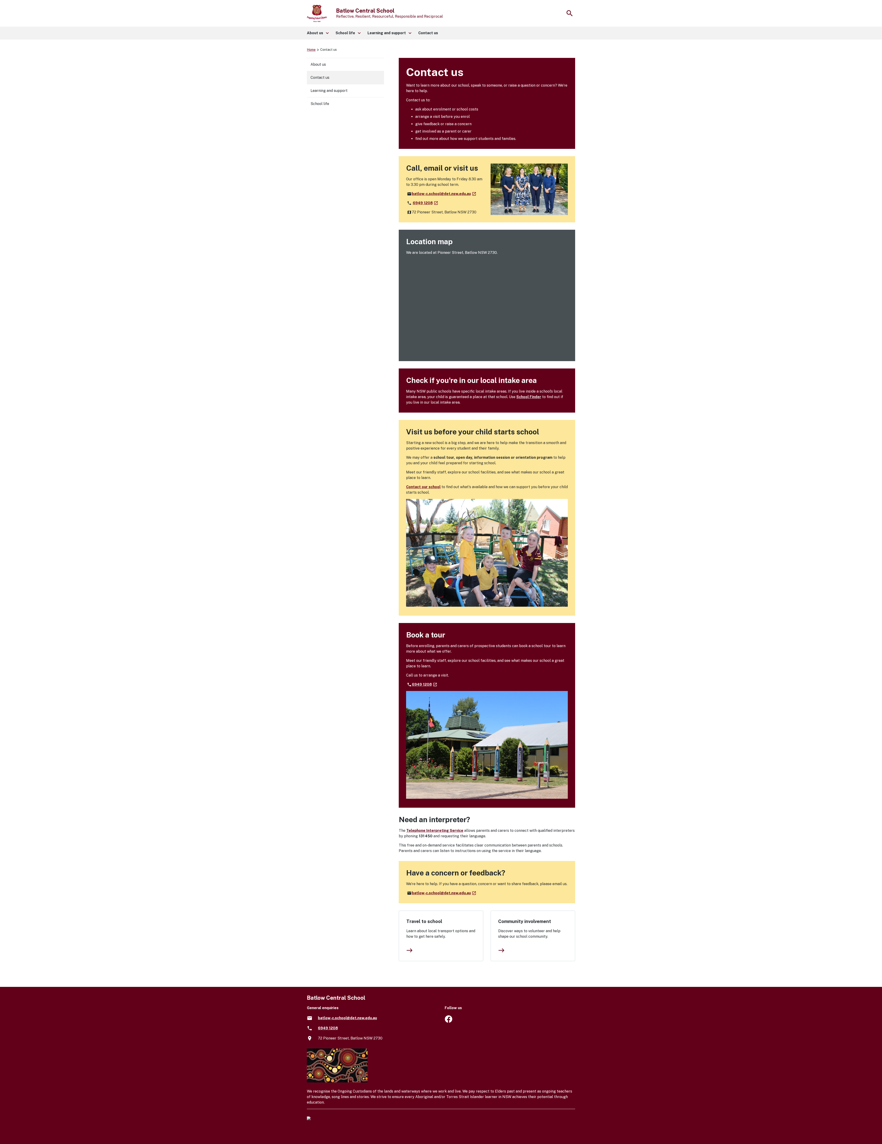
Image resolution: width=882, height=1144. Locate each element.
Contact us (320, 77)
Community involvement (524, 921)
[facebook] (448, 1021)
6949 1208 (425, 203)
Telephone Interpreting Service (434, 830)
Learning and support (329, 90)
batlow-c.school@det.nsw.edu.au (444, 194)
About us (318, 64)
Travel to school (424, 921)
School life (320, 104)
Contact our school (423, 487)
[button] (317, 33)
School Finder (528, 397)
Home (311, 49)
